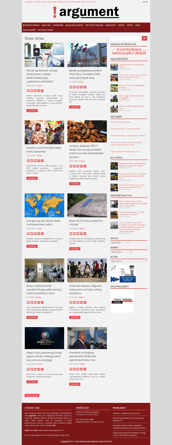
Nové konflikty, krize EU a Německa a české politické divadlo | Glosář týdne (132, 176)
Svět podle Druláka (94, 25)
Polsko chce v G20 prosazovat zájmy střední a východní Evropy (133, 76)
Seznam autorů (40, 2)
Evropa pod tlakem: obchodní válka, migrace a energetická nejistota (132, 164)
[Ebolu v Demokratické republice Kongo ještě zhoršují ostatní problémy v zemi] (44, 270)
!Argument (120, 408)
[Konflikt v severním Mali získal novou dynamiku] (44, 132)
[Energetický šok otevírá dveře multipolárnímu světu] (44, 205)
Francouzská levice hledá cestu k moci (124, 151)
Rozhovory (111, 25)
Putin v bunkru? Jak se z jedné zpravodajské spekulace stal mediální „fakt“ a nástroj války (133, 203)
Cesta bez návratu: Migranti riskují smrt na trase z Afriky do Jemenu (85, 289)
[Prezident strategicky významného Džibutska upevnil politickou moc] (87, 338)
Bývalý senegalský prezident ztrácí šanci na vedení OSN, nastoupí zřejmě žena (85, 74)
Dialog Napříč (29, 30)
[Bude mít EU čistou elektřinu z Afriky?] (87, 205)
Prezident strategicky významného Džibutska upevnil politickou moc (82, 356)
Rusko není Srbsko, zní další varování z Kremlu (127, 135)
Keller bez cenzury (74, 25)
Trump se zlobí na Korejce (120, 122)
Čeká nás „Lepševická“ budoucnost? (126, 413)
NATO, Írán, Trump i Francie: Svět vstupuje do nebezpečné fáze (132, 186)
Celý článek (32, 110)
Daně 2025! (91, 2)
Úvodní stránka (32, 25)
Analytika (46, 25)
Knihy (137, 25)
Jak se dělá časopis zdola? (76, 2)
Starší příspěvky (32, 395)
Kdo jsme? (29, 2)
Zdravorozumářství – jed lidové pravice (125, 129)
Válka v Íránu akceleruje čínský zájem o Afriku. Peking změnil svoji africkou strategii (44, 356)
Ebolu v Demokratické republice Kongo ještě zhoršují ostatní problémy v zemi (44, 289)
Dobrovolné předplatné (56, 2)
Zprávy (130, 25)
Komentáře (58, 25)
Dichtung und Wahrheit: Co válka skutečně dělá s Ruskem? (131, 213)
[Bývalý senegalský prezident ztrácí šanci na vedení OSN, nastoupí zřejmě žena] (87, 55)
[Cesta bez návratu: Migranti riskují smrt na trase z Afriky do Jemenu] (87, 270)
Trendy (121, 25)
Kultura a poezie (45, 30)
